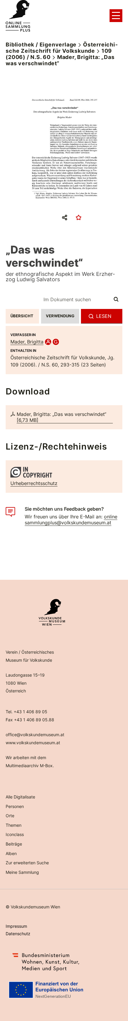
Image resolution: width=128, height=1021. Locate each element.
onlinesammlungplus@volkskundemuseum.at (71, 520)
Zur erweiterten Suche (27, 862)
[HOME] (18, 16)
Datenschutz (18, 933)
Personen (15, 806)
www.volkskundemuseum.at (33, 742)
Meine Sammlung (22, 872)
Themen (13, 825)
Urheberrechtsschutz (33, 483)
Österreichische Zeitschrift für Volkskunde (62, 47)
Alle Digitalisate (20, 796)
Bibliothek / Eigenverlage (41, 44)
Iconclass (15, 834)
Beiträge (14, 843)
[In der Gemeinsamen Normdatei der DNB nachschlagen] (56, 342)
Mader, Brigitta (26, 342)
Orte (10, 815)
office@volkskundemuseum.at (35, 734)
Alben (11, 853)
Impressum (16, 926)
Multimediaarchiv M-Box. (30, 765)
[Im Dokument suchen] (116, 299)
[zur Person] (48, 342)
